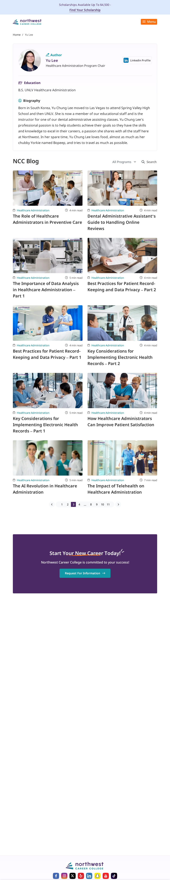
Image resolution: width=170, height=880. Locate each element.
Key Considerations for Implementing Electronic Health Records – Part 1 (45, 425)
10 (102, 504)
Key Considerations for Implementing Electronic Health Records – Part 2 (120, 357)
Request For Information (82, 573)
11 (108, 504)
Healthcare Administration (33, 210)
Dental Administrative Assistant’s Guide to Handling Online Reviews (121, 222)
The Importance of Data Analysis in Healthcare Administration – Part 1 (46, 290)
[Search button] (148, 162)
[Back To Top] (11, 856)
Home (17, 35)
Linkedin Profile (140, 60)
